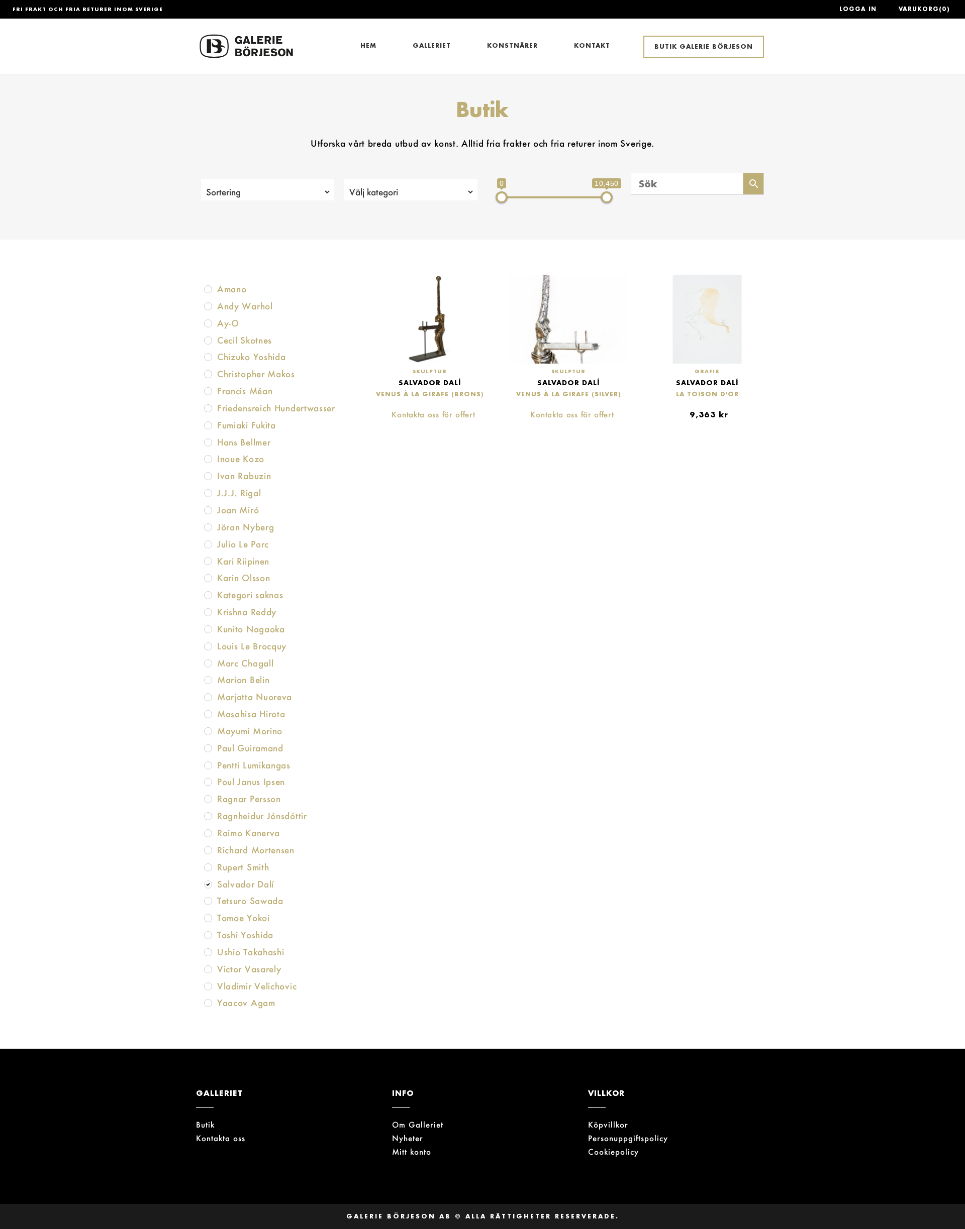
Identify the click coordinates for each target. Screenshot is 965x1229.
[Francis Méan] (208, 391)
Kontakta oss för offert (433, 414)
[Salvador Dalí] (208, 884)
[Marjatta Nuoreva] (208, 697)
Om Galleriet (417, 1125)
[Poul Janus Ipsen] (208, 782)
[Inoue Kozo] (208, 459)
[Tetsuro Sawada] (208, 901)
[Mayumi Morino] (208, 731)
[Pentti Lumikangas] (208, 765)
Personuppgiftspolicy (628, 1138)
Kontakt (592, 45)
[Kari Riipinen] (208, 561)
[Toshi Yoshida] (208, 935)
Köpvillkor (608, 1125)
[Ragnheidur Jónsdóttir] (208, 816)
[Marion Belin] (208, 680)
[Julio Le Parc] (208, 544)
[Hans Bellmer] (208, 442)
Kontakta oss (220, 1138)
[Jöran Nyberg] (208, 527)
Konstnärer (512, 45)
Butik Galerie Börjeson (703, 46)
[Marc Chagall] (208, 663)
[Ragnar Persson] (208, 799)
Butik (205, 1125)
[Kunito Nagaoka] (208, 629)
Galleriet (432, 45)
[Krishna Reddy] (208, 612)
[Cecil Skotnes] (208, 341)
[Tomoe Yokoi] (208, 918)
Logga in (858, 9)
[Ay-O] (208, 323)
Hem (368, 45)
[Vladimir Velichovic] (208, 986)
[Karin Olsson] (208, 578)
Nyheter (407, 1138)
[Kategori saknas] (208, 595)
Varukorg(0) (924, 9)
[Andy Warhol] (208, 306)
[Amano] (208, 289)
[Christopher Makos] (208, 374)
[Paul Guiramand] (208, 748)
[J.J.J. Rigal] (208, 493)
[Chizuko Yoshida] (208, 357)
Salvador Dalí (430, 382)
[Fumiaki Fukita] (208, 425)
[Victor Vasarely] (208, 969)
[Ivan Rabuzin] (208, 476)
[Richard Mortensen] (208, 850)
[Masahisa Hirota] (208, 714)
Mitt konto (411, 1152)
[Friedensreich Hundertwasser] (208, 408)
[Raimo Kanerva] (208, 833)
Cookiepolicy (613, 1152)
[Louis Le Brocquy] (208, 646)
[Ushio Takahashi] (208, 952)
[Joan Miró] (208, 510)
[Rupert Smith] (208, 867)
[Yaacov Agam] (208, 1003)
